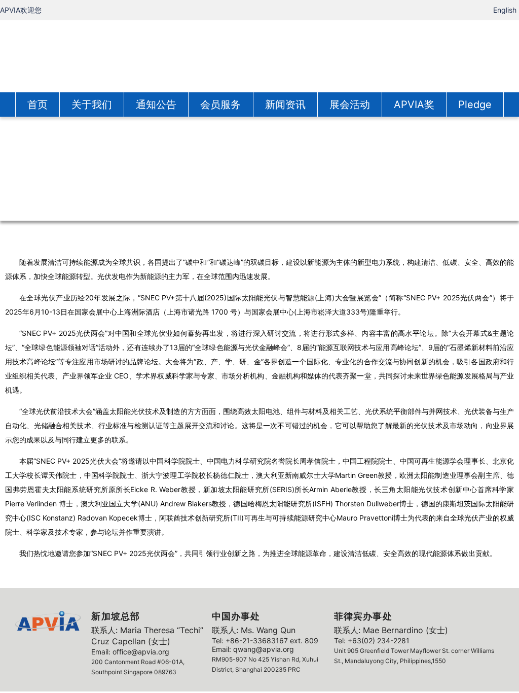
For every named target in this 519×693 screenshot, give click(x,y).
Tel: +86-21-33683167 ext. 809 (265, 640)
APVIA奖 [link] (414, 104)
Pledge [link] (475, 104)
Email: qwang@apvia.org (253, 649)
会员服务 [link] (220, 104)
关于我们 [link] (91, 104)
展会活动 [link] (349, 104)
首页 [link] (37, 104)
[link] (259, 55)
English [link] (504, 10)
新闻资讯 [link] (285, 104)
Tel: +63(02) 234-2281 (372, 640)
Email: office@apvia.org (130, 651)
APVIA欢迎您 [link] (21, 10)
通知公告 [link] (156, 104)
